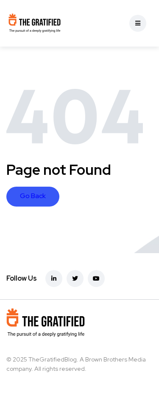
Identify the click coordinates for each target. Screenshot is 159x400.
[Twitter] (75, 278)
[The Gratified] (34, 23)
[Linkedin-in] (53, 278)
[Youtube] (96, 278)
